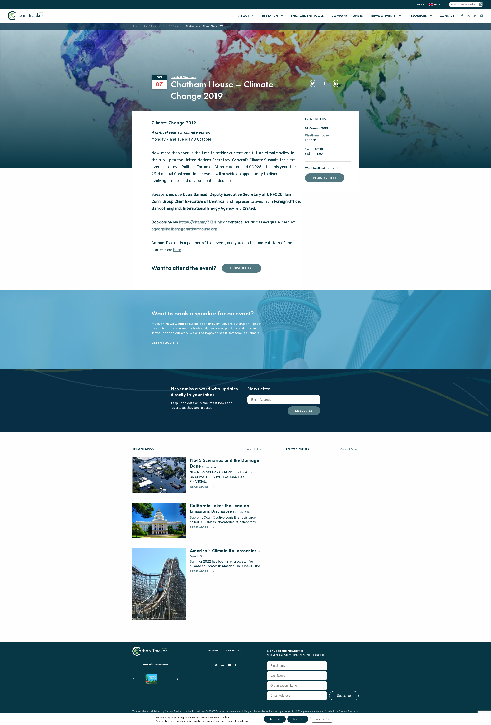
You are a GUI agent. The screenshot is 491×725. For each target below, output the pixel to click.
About (243, 16)
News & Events (383, 16)
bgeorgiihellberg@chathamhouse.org (184, 229)
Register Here (324, 178)
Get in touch (163, 342)
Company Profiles (347, 16)
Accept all (275, 719)
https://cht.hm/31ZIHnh (200, 222)
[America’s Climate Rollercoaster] (159, 583)
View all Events (349, 449)
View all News (254, 449)
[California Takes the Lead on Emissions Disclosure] (159, 521)
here (177, 249)
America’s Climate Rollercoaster (224, 551)
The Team (212, 650)
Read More (200, 486)
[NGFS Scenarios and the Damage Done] (159, 475)
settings (244, 721)
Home (135, 26)
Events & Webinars (171, 26)
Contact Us (232, 650)
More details (322, 719)
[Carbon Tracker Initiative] (25, 16)
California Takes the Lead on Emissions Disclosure (219, 508)
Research (270, 16)
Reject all (297, 719)
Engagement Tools (307, 16)
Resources (418, 16)
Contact (447, 16)
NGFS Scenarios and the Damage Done (224, 463)
